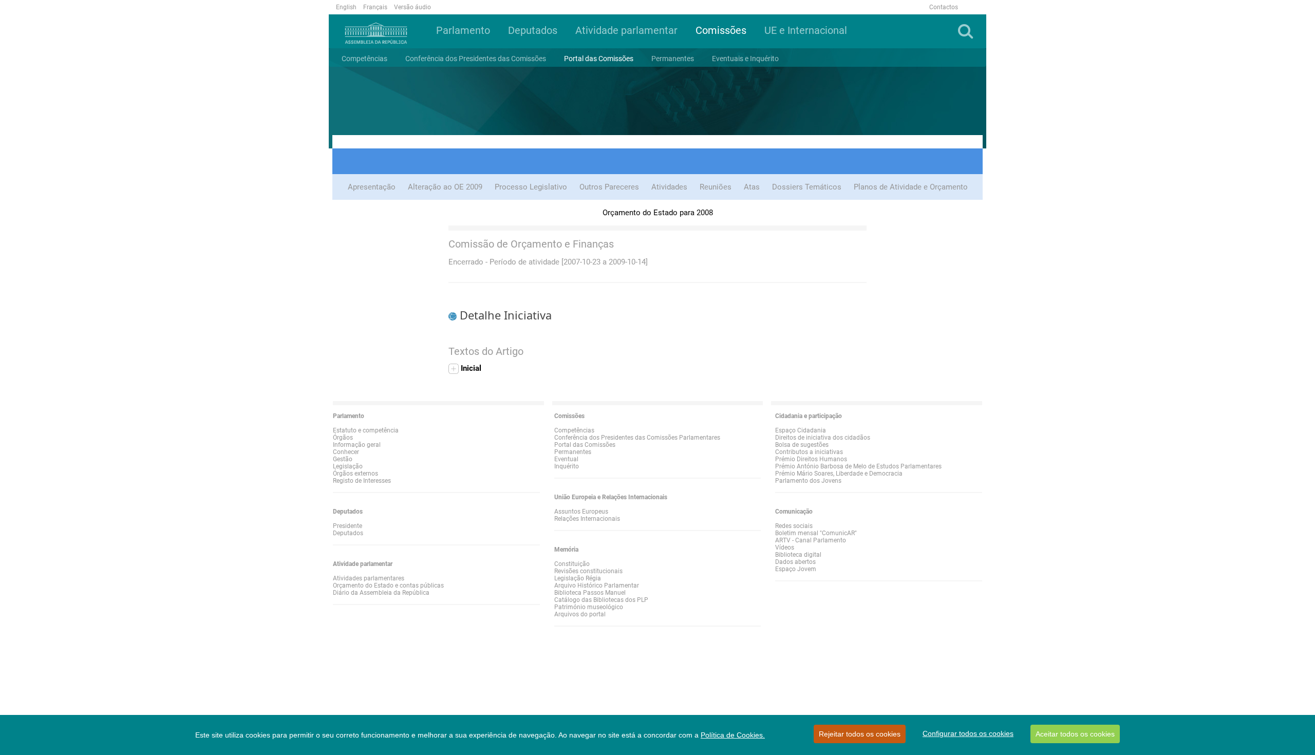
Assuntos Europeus (581, 511)
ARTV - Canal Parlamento (810, 540)
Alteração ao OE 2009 (445, 187)
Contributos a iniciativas (809, 452)
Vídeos (784, 547)
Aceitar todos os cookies (1075, 734)
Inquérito (566, 466)
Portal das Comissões (598, 58)
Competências (364, 58)
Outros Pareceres (609, 187)
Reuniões (715, 187)
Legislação (348, 466)
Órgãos (343, 437)
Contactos (943, 7)
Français (375, 7)
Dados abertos (795, 561)
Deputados (348, 533)
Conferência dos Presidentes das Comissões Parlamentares (637, 437)
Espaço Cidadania (800, 430)
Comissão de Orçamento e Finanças (531, 244)
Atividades (669, 187)
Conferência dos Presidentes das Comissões (475, 58)
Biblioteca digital (798, 554)
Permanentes (572, 452)
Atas (752, 187)
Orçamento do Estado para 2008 (658, 212)
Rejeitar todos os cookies (859, 734)
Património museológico (588, 607)
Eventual (566, 459)
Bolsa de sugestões (802, 444)
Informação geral (357, 444)
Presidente (347, 526)
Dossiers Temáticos (806, 187)
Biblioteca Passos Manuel (590, 592)
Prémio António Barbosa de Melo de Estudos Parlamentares (858, 466)
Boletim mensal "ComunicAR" (816, 533)
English (346, 7)
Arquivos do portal (580, 614)
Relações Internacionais (587, 518)
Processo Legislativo (531, 187)
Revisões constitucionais (588, 571)
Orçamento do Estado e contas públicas (388, 585)
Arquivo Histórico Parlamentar (596, 585)
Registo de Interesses (362, 480)
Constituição (572, 564)
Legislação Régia (577, 578)
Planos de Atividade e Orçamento (911, 187)
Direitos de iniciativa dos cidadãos (822, 437)
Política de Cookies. (733, 735)
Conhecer (346, 452)
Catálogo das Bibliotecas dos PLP (601, 599)
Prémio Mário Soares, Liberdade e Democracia (839, 473)
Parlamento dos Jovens (808, 480)
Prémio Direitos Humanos (811, 459)
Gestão (342, 459)
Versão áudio (412, 7)
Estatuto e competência (366, 430)
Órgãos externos (355, 473)
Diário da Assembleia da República (381, 592)
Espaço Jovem (795, 569)
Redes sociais (794, 526)
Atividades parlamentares (368, 578)
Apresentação (372, 187)
